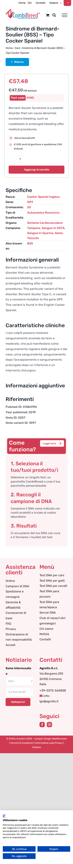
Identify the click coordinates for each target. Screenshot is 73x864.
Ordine (10, 581)
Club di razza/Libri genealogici (52, 620)
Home (9, 48)
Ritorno (19, 62)
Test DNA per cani (51, 575)
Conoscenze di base (16, 615)
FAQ (8, 623)
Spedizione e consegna (15, 594)
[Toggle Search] (54, 15)
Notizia (44, 634)
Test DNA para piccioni (49, 593)
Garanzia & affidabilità (13, 604)
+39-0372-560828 (52, 690)
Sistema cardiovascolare (45, 223)
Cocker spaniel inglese (43, 197)
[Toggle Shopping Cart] (47, 15)
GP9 (30, 202)
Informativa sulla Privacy (49, 743)
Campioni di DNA (17, 586)
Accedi (10, 645)
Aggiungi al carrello (36, 169)
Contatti (45, 639)
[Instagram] (49, 724)
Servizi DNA (47, 612)
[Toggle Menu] (64, 15)
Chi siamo (46, 629)
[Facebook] (42, 724)
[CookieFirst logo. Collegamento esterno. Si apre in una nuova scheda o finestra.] (4, 816)
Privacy (11, 629)
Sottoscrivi (18, 702)
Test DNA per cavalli (53, 586)
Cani (17, 48)
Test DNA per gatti (52, 580)
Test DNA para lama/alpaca (49, 604)
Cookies (36, 747)
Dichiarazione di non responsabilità (19, 637)
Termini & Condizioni (21, 743)
